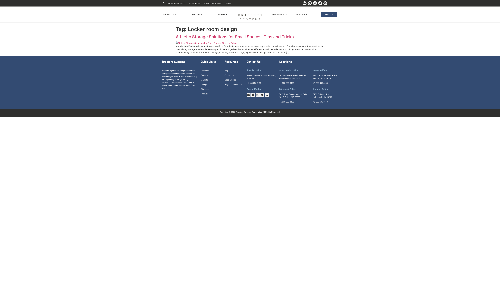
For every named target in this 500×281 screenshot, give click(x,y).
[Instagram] (315, 3)
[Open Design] (227, 14)
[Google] (325, 3)
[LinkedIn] (305, 3)
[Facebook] (310, 3)
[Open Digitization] (286, 14)
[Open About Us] (306, 14)
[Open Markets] (202, 14)
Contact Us (254, 61)
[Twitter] (320, 3)
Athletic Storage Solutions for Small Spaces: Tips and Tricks (235, 36)
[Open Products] (175, 14)
